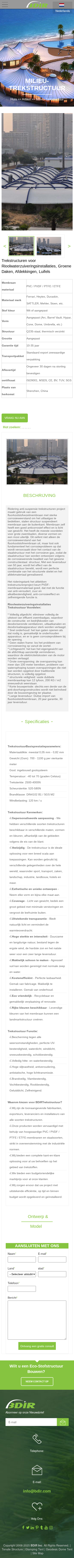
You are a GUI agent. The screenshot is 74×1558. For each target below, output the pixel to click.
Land (11, 1268)
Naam (12, 1254)
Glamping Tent (34, 1549)
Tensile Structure (12, 1549)
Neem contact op (37, 1381)
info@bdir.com (37, 1491)
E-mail (42, 1254)
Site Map (37, 1553)
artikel (26, 99)
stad (41, 1268)
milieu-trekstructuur (50, 99)
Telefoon (14, 1283)
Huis (13, 99)
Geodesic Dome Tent (59, 1549)
